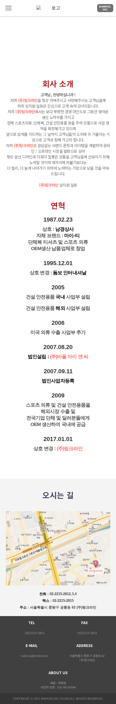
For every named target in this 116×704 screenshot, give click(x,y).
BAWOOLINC (105, 8)
